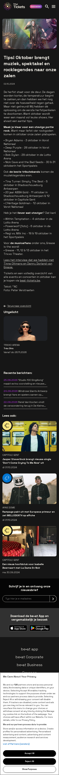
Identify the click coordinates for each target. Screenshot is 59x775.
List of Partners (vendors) (16, 744)
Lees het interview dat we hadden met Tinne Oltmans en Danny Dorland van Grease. (29, 263)
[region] (29, 723)
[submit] (53, 598)
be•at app (29, 649)
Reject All (29, 761)
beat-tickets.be (30, 280)
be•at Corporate (29, 657)
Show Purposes (29, 769)
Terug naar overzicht (19, 305)
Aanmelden (36, 6)
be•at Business (29, 664)
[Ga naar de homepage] (14, 6)
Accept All (29, 753)
